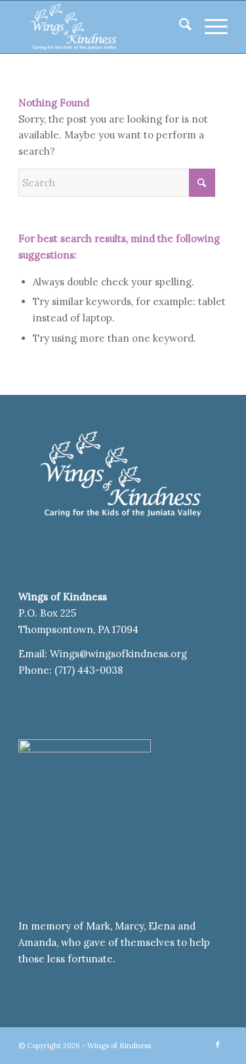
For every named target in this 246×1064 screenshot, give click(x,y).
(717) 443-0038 (88, 670)
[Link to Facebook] (218, 1044)
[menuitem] (179, 27)
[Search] (179, 27)
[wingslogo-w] (102, 27)
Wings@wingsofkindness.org (120, 653)
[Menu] (210, 27)
